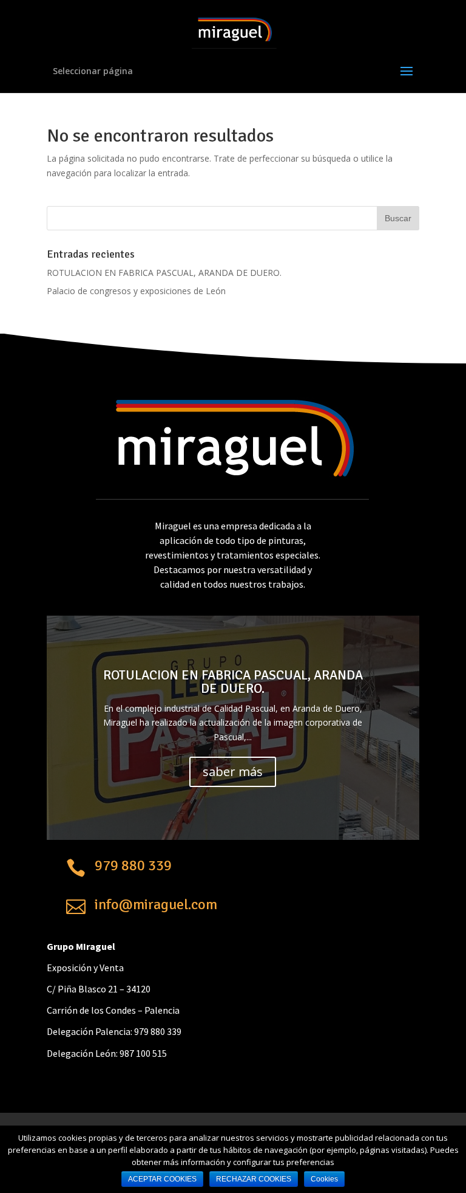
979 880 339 (133, 865)
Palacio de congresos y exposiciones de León (136, 291)
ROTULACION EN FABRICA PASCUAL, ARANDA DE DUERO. (164, 272)
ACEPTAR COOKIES (162, 1179)
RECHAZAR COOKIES (253, 1179)
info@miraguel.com (156, 904)
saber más (233, 771)
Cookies (324, 1179)
